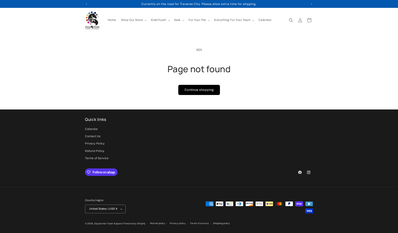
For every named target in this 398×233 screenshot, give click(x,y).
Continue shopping (199, 89)
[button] (133, 20)
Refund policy (157, 223)
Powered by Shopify (134, 223)
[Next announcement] (311, 4)
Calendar (91, 129)
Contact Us (93, 136)
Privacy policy (178, 223)
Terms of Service (97, 158)
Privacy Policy (94, 143)
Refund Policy (94, 151)
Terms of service (199, 223)
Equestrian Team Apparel (108, 223)
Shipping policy (221, 223)
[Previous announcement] (86, 4)
